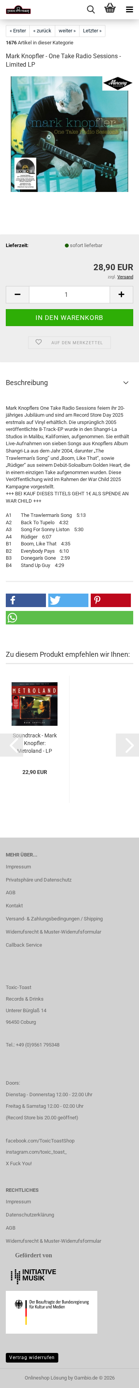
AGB (10, 892)
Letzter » (92, 31)
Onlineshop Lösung (46, 1378)
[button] (17, 294)
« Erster (18, 31)
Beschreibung (27, 383)
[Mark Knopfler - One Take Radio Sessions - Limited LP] (69, 134)
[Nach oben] (117, 1376)
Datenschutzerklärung (30, 1215)
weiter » (67, 31)
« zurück (42, 31)
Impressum (18, 867)
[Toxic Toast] (15, 9)
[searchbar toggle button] (90, 9)
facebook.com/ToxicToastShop (40, 1141)
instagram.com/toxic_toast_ (36, 1152)
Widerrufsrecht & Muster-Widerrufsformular (53, 932)
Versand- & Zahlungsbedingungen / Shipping (54, 919)
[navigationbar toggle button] (129, 9)
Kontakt (14, 906)
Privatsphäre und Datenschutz (38, 880)
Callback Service (24, 945)
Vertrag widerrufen (32, 1357)
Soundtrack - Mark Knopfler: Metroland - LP (35, 743)
